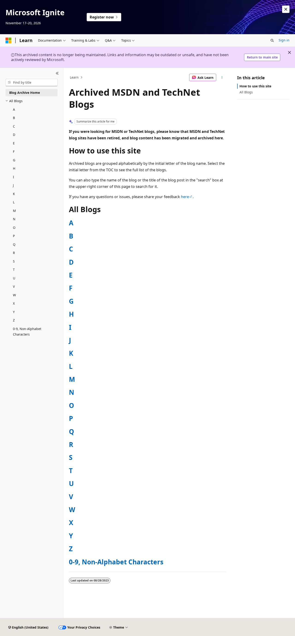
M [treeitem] (14, 210)
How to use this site (255, 86)
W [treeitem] (14, 295)
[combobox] (32, 82)
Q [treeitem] (14, 244)
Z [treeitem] (14, 320)
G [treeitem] (14, 160)
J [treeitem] (13, 185)
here (185, 196)
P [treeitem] (14, 236)
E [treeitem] (14, 143)
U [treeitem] (14, 278)
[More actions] (222, 77)
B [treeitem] (14, 118)
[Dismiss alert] (285, 9)
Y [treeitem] (14, 312)
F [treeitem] (14, 151)
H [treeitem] (14, 168)
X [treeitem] (14, 303)
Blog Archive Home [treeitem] (24, 92)
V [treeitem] (14, 286)
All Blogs (246, 92)
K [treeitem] (14, 194)
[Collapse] (57, 73)
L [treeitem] (14, 202)
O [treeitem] (14, 227)
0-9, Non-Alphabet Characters (116, 561)
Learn (74, 77)
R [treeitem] (14, 253)
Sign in (284, 40)
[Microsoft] (9, 40)
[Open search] (272, 40)
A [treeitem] (14, 109)
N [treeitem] (14, 219)
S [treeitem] (14, 261)
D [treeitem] (14, 134)
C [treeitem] (14, 126)
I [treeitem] (13, 177)
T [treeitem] (14, 269)
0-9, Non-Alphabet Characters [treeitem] (27, 332)
